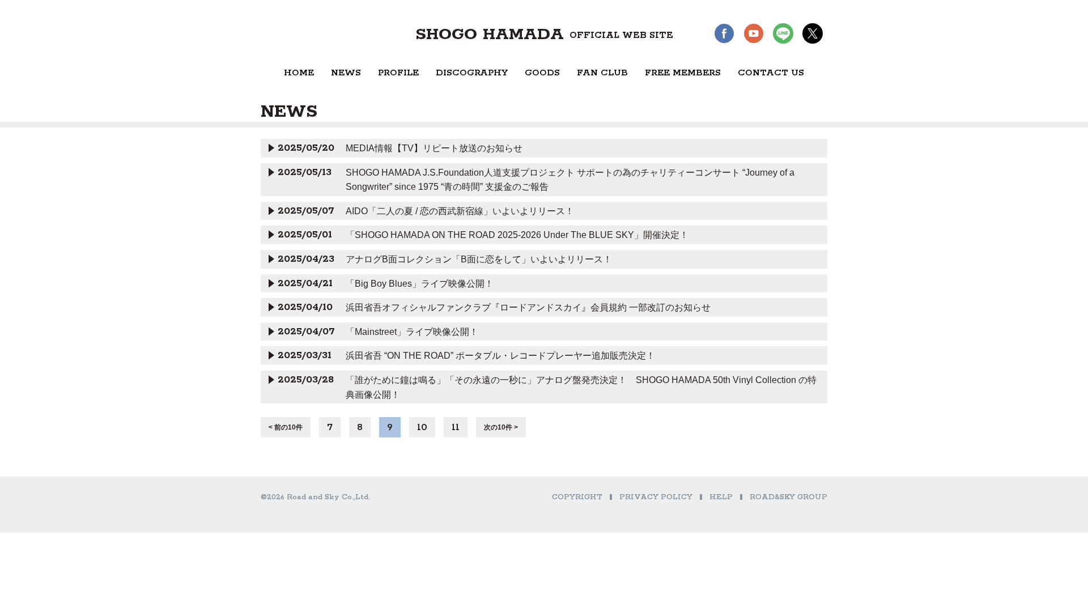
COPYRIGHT (577, 497)
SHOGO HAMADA (544, 34)
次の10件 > (501, 427)
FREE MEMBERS (683, 73)
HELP (721, 497)
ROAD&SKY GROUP (788, 497)
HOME (299, 73)
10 (422, 427)
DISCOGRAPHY (472, 73)
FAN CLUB (602, 73)
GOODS (542, 73)
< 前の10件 (286, 427)
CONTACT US (771, 73)
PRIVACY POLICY (655, 497)
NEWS (346, 73)
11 (456, 427)
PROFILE (398, 73)
